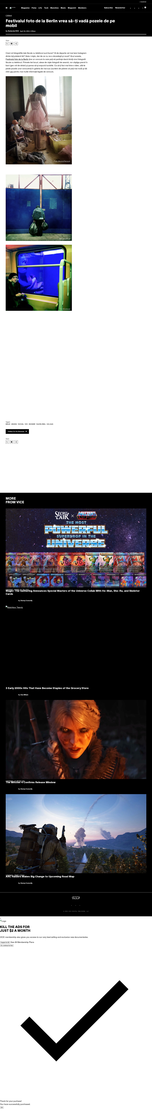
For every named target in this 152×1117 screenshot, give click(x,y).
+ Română (142, 2)
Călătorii (9, 15)
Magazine (25, 8)
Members (82, 8)
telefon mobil (41, 424)
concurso (14, 424)
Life (40, 8)
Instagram (32, 424)
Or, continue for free (7, 945)
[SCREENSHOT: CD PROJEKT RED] (76, 739)
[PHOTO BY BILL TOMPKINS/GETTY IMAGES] (76, 645)
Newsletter (120, 8)
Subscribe (108, 8)
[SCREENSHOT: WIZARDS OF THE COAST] (76, 548)
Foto (26, 424)
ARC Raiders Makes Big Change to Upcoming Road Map (40, 877)
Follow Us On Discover (16, 431)
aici (11, 71)
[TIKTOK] (78, 905)
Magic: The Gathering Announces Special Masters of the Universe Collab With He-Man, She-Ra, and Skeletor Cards (73, 592)
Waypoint (72, 8)
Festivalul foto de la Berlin (17, 59)
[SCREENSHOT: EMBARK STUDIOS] (76, 833)
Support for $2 (5, 942)
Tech (46, 8)
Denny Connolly (26, 600)
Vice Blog (50, 424)
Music (63, 8)
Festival (21, 424)
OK (2, 1107)
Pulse (34, 8)
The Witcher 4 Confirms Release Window (31, 782)
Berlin (8, 424)
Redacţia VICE (13, 31)
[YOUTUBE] (82, 905)
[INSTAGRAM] (74, 905)
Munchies (54, 8)
